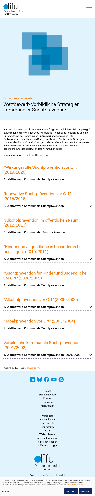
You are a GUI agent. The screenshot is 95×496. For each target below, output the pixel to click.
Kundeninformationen (47, 438)
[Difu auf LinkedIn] (33, 380)
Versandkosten (47, 419)
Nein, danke (71, 491)
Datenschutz (47, 423)
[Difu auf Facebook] (47, 380)
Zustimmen (85, 491)
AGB (47, 430)
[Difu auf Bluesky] (40, 380)
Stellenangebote (47, 394)
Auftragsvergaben (47, 441)
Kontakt (47, 398)
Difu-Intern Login (47, 445)
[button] (47, 179)
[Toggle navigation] (89, 8)
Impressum (47, 426)
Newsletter (47, 402)
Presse (47, 390)
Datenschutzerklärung (74, 485)
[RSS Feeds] (62, 380)
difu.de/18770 (33, 367)
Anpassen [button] (5, 491)
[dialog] (47, 487)
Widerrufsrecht (47, 434)
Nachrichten (47, 405)
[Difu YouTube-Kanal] (54, 380)
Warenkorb (47, 415)
